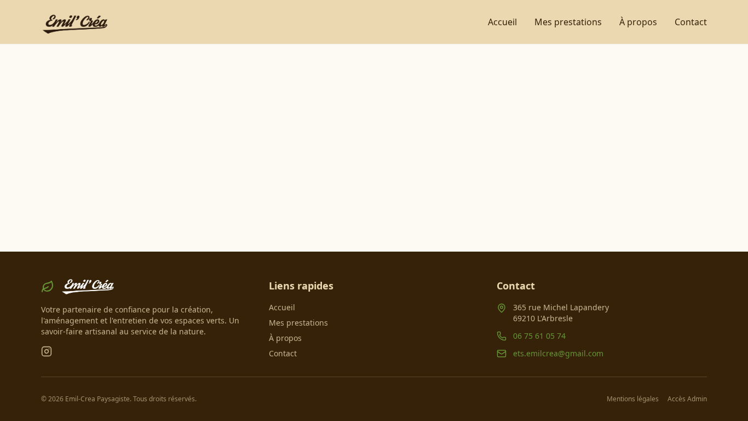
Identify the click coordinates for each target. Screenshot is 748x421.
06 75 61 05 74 (539, 336)
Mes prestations (568, 22)
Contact (691, 22)
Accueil (502, 22)
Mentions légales (633, 399)
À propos (638, 22)
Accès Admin (687, 399)
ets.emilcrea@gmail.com (558, 353)
